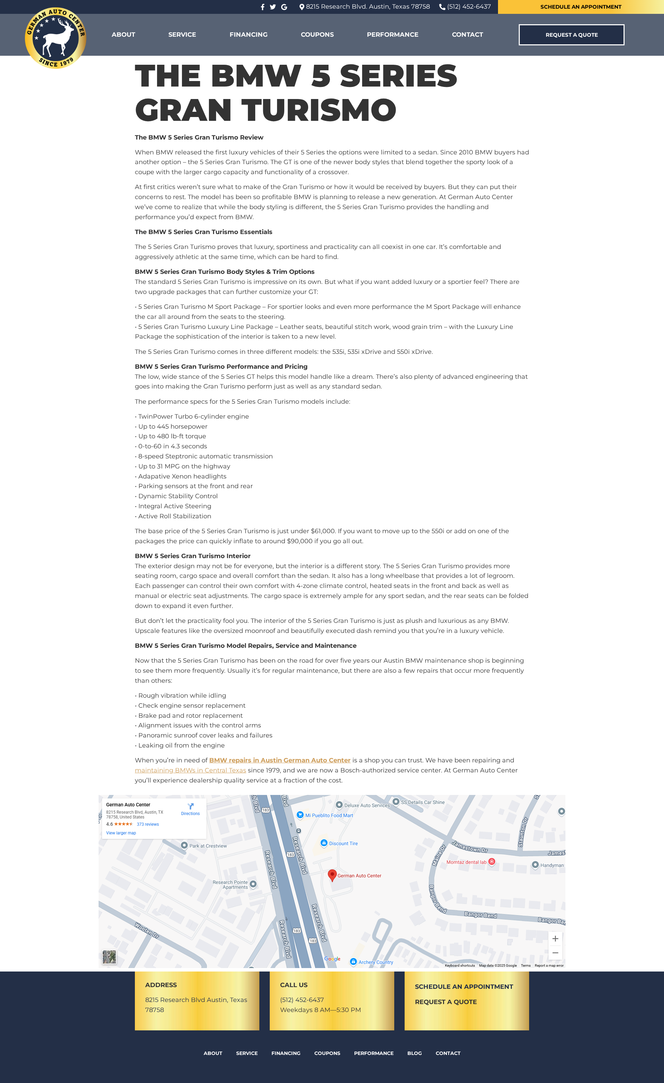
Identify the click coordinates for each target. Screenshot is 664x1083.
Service (182, 34)
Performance (392, 34)
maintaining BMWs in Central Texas (190, 770)
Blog (414, 1053)
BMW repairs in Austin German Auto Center (280, 760)
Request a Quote (446, 1002)
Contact (467, 34)
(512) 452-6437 (302, 1000)
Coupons (317, 34)
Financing (249, 34)
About (123, 34)
